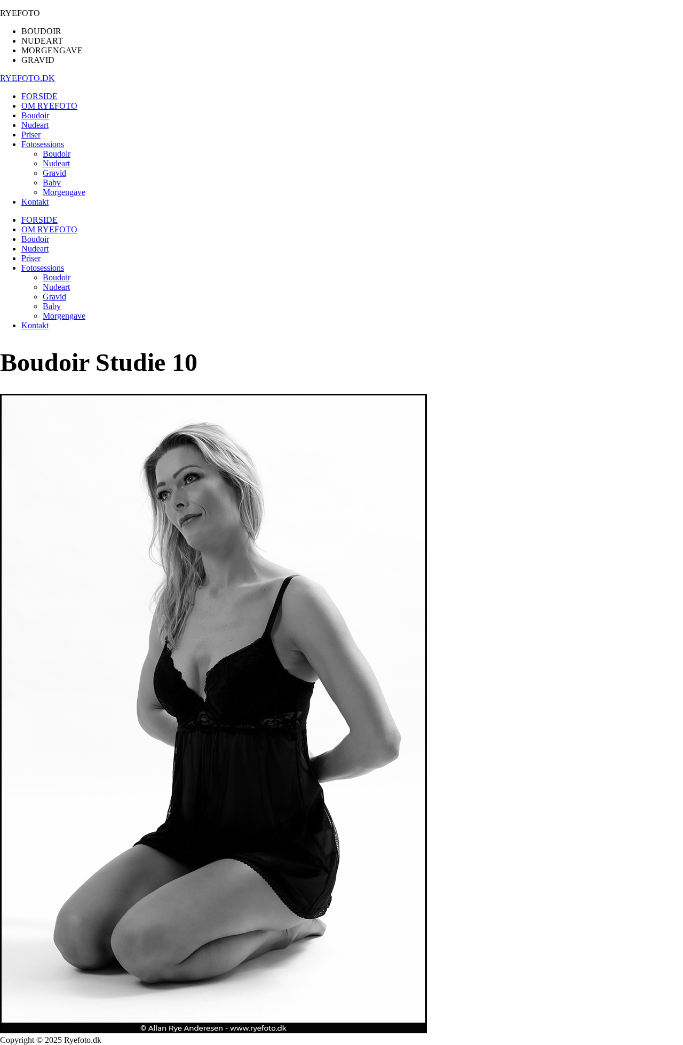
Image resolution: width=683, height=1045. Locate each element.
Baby (52, 306)
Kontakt (35, 325)
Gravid (54, 296)
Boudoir (35, 239)
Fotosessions (42, 267)
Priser (31, 258)
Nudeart (35, 248)
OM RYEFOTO (49, 229)
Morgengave (64, 315)
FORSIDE (39, 219)
